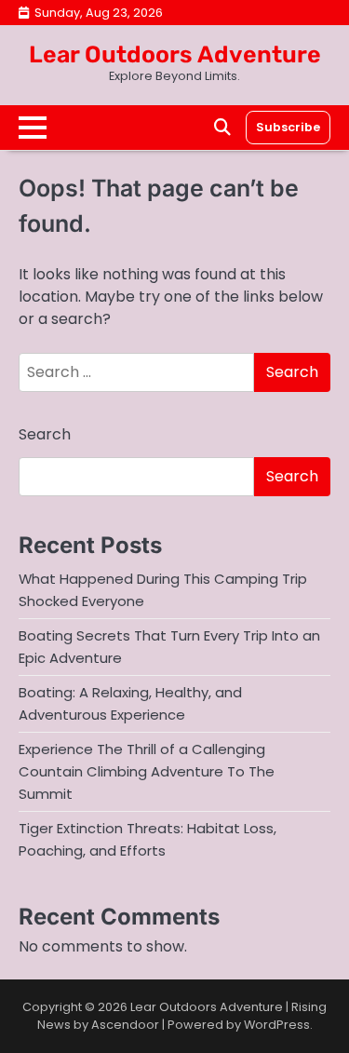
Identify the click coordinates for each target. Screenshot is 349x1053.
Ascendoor (125, 1025)
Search (45, 434)
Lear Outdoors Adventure (175, 54)
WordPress (277, 1025)
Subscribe (288, 127)
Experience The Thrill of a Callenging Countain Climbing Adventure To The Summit (147, 771)
